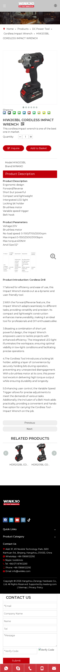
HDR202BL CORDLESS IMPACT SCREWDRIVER (19, 464)
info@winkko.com (21, 571)
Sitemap (22, 587)
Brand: (9, 166)
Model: (9, 162)
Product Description (20, 174)
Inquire (15, 148)
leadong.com (50, 584)
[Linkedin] (11, 520)
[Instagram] (23, 520)
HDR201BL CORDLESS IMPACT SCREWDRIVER (41, 464)
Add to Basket (38, 148)
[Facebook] (5, 520)
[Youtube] (17, 520)
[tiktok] (29, 520)
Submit (16, 660)
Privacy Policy (36, 587)
